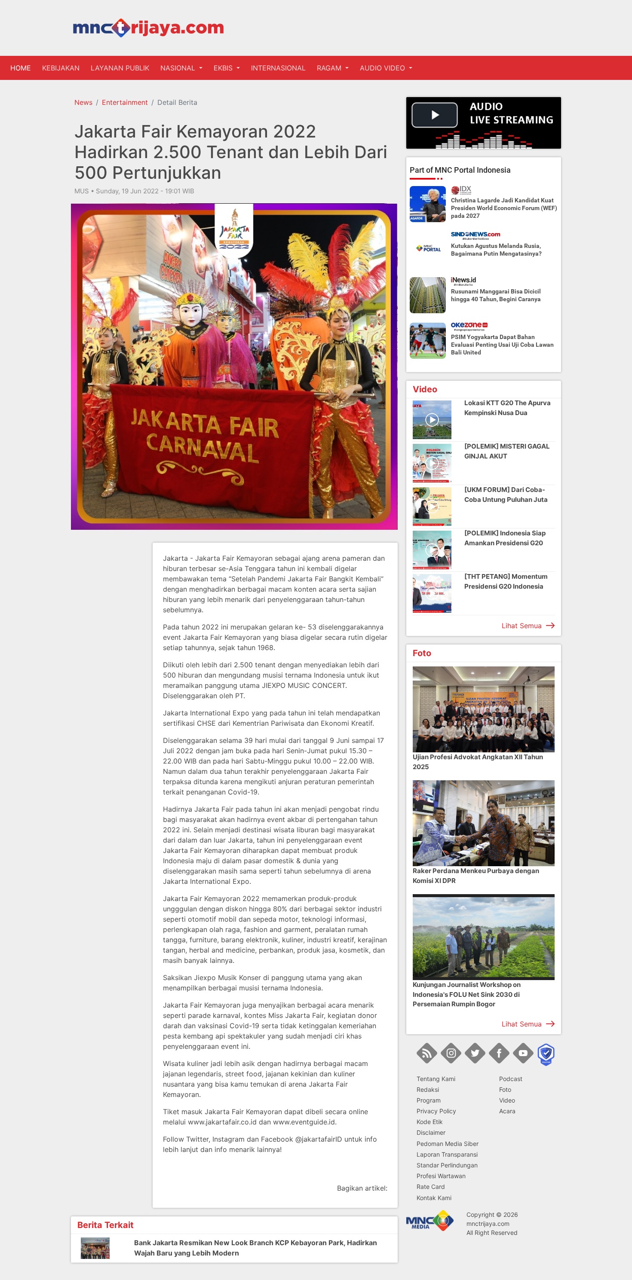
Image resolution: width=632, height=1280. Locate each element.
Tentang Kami (436, 1078)
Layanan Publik (120, 68)
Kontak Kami (434, 1197)
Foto (505, 1089)
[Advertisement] (105, 671)
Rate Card (431, 1186)
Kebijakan (61, 68)
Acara (507, 1111)
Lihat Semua (522, 625)
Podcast (510, 1078)
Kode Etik (430, 1121)
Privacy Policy (436, 1111)
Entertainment (125, 102)
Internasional (278, 68)
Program (429, 1100)
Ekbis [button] (224, 68)
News (83, 102)
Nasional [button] (178, 68)
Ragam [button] (330, 68)
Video (507, 1100)
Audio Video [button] (383, 68)
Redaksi (428, 1089)
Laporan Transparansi (447, 1154)
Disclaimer (431, 1132)
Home (22, 68)
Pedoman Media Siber (448, 1143)
